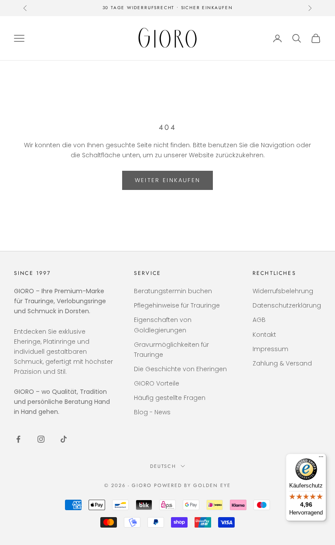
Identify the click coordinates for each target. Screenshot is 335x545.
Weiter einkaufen (167, 180)
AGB (259, 319)
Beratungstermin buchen (173, 291)
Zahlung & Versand (282, 363)
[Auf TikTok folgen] (63, 439)
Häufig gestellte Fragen (169, 397)
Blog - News (152, 412)
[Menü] (321, 459)
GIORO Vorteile (156, 383)
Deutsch (163, 466)
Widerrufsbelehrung (283, 291)
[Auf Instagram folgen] (41, 439)
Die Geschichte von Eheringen (180, 369)
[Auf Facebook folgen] (18, 439)
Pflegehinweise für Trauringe (177, 305)
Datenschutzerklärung (287, 305)
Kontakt (264, 334)
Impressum (270, 349)
